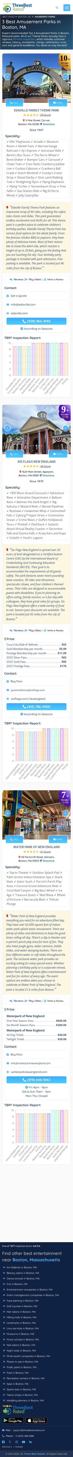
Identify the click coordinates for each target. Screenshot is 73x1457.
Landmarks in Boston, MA (21, 1322)
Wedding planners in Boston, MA (25, 1400)
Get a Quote (19, 295)
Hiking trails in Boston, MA (21, 1317)
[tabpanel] (36, 78)
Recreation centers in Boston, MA (25, 1378)
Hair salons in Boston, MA (21, 1311)
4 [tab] (39, 94)
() (45, 114)
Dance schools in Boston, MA (23, 1278)
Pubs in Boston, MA (17, 1372)
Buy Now (16, 681)
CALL (16, 102)
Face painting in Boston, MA (22, 1300)
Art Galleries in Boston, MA (21, 1267)
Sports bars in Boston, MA (21, 1389)
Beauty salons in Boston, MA (22, 1273)
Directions (48, 124)
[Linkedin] (30, 1442)
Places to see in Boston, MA (22, 1361)
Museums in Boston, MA (20, 1334)
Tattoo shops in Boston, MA (22, 1395)
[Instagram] (16, 1442)
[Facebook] (3, 1442)
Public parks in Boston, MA (21, 1367)
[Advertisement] (36, 1205)
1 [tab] (30, 94)
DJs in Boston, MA (16, 1284)
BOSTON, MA (24, 16)
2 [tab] (33, 94)
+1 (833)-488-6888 (24, 1435)
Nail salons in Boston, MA (20, 1345)
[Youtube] (23, 1442)
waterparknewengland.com (29, 1072)
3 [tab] (36, 94)
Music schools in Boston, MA (22, 1339)
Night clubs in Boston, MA (21, 1350)
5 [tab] (41, 94)
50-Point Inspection (24, 39)
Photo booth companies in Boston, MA (28, 1356)
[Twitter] (10, 1442)
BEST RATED (8, 16)
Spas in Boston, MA (17, 1383)
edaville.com (19, 313)
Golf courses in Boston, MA (21, 1306)
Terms (19, 1447)
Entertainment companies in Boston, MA (29, 1289)
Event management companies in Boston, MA (32, 1295)
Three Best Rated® (34, 1453)
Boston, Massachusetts (36, 1259)
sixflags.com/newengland (28, 699)
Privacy (7, 1447)
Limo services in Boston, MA (22, 1328)
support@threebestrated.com (29, 1430)
